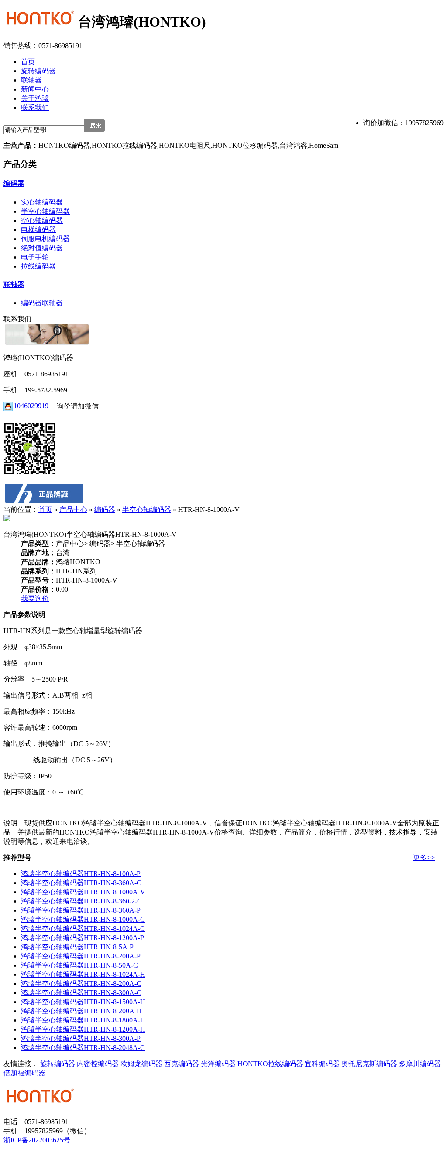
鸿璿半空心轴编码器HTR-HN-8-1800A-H (83, 1020)
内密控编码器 (98, 1063)
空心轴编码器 (42, 220)
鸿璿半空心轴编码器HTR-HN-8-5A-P (77, 947)
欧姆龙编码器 (141, 1063)
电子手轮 (35, 257)
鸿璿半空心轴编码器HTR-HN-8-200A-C (81, 983)
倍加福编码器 (24, 1073)
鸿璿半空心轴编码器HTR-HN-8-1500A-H (83, 1001)
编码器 (13, 183)
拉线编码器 (38, 266)
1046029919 (31, 405)
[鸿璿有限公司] (40, 22)
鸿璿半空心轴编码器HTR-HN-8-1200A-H (83, 1029)
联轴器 (13, 284)
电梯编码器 (38, 229)
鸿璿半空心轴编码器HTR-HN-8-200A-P (81, 956)
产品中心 (73, 509)
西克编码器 (181, 1063)
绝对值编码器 (42, 248)
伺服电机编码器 (45, 238)
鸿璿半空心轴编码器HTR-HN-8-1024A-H (83, 974)
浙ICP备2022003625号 (36, 1140)
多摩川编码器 (420, 1063)
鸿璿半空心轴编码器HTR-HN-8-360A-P (81, 910)
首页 (45, 509)
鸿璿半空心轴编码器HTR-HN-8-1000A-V (83, 892)
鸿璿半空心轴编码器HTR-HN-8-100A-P (81, 873)
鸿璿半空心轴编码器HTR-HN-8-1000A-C (83, 919)
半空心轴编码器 (45, 211)
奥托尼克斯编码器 (369, 1063)
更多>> (424, 857)
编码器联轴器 (42, 303)
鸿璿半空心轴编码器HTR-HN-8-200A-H (81, 1011)
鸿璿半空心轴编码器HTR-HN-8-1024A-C (83, 928)
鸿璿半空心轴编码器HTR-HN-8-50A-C (79, 965)
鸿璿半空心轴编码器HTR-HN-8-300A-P (81, 1038)
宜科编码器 (322, 1063)
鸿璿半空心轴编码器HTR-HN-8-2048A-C (83, 1047)
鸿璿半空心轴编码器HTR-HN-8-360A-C (81, 882)
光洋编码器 (218, 1063)
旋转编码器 (57, 1063)
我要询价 (35, 598)
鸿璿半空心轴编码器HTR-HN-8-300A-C (81, 992)
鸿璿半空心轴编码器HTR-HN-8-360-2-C (81, 901)
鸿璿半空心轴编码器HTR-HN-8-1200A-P (82, 937)
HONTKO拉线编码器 (270, 1063)
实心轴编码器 (42, 202)
